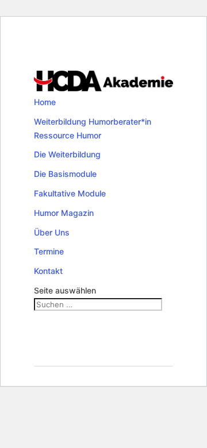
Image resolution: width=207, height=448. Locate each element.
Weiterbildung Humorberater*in (92, 121)
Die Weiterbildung (67, 154)
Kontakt (48, 271)
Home (45, 102)
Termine (49, 251)
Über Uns (52, 232)
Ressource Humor (67, 135)
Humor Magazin (64, 213)
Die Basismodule (65, 174)
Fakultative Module (70, 193)
